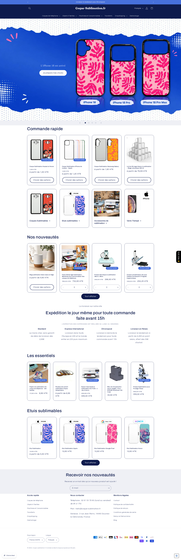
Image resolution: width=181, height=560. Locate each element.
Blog (115, 520)
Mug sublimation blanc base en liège (42, 275)
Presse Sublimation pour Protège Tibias (141, 387)
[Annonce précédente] (27, 2)
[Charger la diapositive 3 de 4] (92, 123)
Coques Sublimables (39, 221)
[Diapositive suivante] (101, 123)
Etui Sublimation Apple (69, 448)
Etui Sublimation (35, 448)
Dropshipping (32, 516)
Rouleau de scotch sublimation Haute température (62, 388)
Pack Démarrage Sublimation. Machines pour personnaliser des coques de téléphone (73, 276)
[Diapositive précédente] (80, 123)
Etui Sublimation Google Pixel (104, 448)
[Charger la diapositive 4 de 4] (95, 123)
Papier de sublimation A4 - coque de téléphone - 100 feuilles (38, 388)
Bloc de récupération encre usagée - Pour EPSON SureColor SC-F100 (115, 389)
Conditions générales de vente (125, 512)
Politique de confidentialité (123, 504)
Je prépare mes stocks (53, 73)
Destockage (31, 520)
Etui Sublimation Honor (135, 448)
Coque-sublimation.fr (39, 548)
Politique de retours (121, 508)
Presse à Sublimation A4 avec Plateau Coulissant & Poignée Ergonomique (137, 276)
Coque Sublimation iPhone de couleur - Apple (72, 167)
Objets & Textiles (33, 504)
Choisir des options (41, 180)
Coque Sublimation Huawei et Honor (42, 166)
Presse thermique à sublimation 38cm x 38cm (105, 275)
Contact (117, 500)
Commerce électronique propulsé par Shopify (60, 548)
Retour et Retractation (122, 516)
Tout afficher (90, 296)
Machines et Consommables (37, 508)
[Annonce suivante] (153, 2)
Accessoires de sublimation (101, 222)
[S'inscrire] (108, 488)
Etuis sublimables (70, 221)
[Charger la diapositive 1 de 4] (85, 123)
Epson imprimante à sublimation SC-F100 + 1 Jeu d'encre (89, 388)
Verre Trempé (133, 221)
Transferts (31, 512)
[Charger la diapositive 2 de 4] (88, 123)
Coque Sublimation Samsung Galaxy (106, 166)
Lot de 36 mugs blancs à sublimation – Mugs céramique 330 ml (139, 167)
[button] (29, 8)
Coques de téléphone (35, 500)
